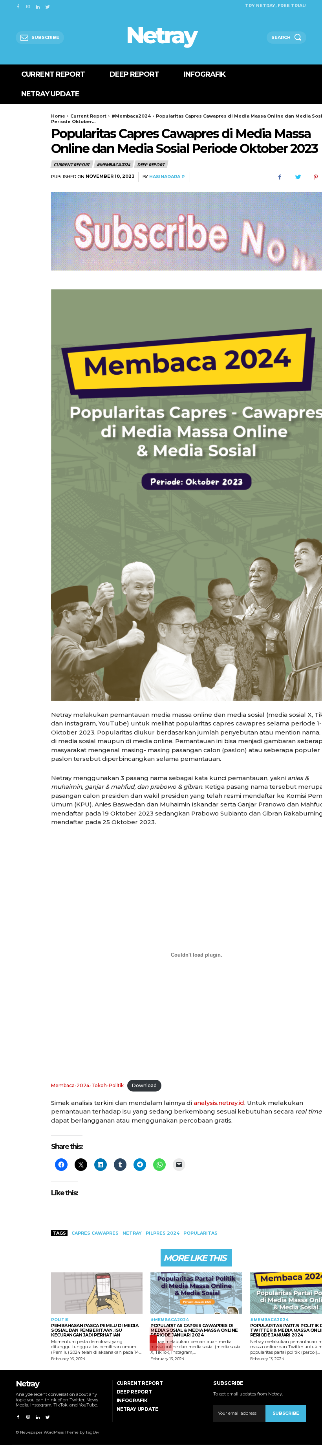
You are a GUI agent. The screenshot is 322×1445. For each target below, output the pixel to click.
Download (144, 1085)
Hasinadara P (167, 176)
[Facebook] (18, 5)
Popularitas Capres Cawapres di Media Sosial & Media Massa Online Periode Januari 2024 (194, 1330)
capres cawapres (95, 1233)
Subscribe (286, 1413)
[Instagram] (28, 5)
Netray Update (137, 1409)
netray (132, 1233)
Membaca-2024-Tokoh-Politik (87, 1085)
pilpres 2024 (162, 1233)
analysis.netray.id (219, 1102)
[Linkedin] (38, 5)
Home (58, 116)
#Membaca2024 (131, 116)
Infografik (132, 1400)
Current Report (88, 116)
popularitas (200, 1233)
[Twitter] (48, 5)
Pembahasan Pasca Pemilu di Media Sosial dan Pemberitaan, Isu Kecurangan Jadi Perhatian (94, 1330)
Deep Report (151, 165)
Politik (60, 1320)
